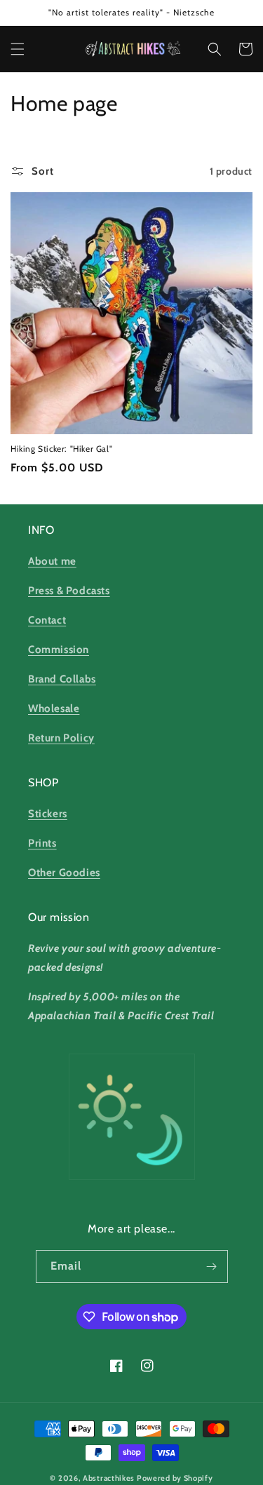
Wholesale (53, 708)
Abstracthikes (109, 1478)
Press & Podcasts (69, 590)
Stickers (47, 813)
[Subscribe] (211, 1266)
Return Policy (61, 738)
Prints (42, 843)
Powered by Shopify (175, 1478)
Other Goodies (64, 872)
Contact (47, 620)
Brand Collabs (62, 679)
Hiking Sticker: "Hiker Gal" (61, 448)
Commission (58, 649)
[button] (17, 49)
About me (52, 561)
